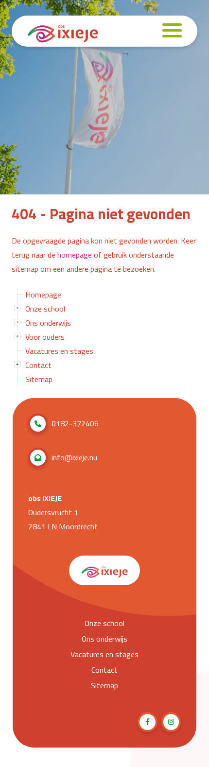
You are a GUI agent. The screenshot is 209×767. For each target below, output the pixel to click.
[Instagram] (171, 722)
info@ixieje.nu (74, 457)
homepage (74, 255)
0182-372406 (75, 423)
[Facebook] (147, 722)
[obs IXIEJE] (62, 31)
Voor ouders (45, 337)
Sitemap (38, 379)
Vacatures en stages (59, 351)
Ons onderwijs (48, 323)
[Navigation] (172, 31)
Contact (38, 365)
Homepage (43, 294)
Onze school (45, 308)
